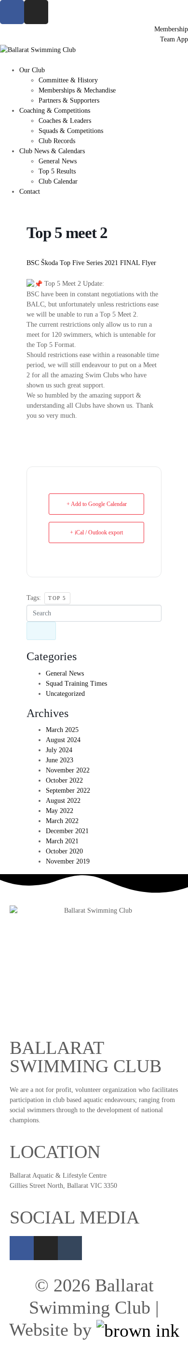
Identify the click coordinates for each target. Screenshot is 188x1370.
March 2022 (62, 821)
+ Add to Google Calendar (97, 504)
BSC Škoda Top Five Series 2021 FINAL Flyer (91, 262)
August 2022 (63, 800)
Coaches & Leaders (65, 120)
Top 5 (57, 598)
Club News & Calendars (52, 151)
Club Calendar (58, 181)
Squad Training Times (76, 683)
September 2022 (68, 790)
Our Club (32, 70)
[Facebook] (22, 1248)
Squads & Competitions (71, 130)
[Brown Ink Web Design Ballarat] (137, 1330)
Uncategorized (65, 693)
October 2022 (64, 780)
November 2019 (68, 861)
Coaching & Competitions (54, 110)
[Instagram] (36, 12)
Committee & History (68, 80)
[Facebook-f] (12, 12)
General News (58, 161)
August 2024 (63, 740)
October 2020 (64, 851)
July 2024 (59, 750)
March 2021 (62, 841)
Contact (29, 191)
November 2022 (68, 770)
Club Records (57, 141)
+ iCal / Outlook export (96, 532)
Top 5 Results (57, 171)
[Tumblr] (70, 1248)
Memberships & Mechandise (77, 90)
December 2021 (67, 831)
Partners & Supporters (69, 100)
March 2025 (62, 729)
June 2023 (59, 760)
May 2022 (59, 810)
